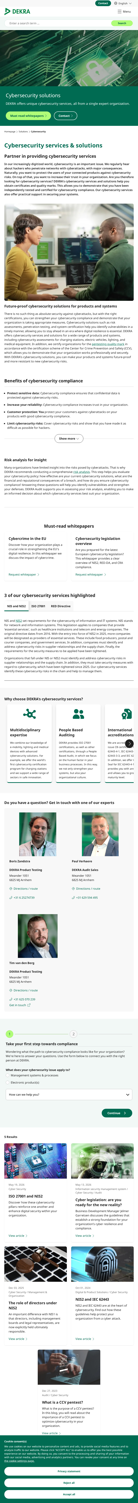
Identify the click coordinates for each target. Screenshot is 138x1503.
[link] (123, 3)
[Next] (129, 743)
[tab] (16, 606)
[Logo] (18, 11)
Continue (113, 1113)
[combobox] (69, 1094)
